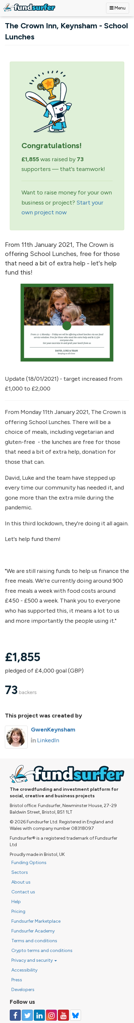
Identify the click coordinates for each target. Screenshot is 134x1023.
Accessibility (24, 970)
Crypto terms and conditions (42, 950)
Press (16, 980)
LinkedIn (48, 740)
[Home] (29, 7)
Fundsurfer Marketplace (35, 921)
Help (16, 901)
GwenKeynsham (53, 729)
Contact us (23, 892)
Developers (22, 989)
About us (21, 882)
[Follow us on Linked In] (39, 1015)
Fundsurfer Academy (33, 931)
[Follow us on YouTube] (63, 1015)
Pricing (18, 911)
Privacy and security (32, 960)
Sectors (19, 872)
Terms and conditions (34, 941)
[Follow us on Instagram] (51, 1015)
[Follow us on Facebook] (15, 1015)
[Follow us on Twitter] (27, 1015)
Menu (120, 8)
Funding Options (29, 862)
